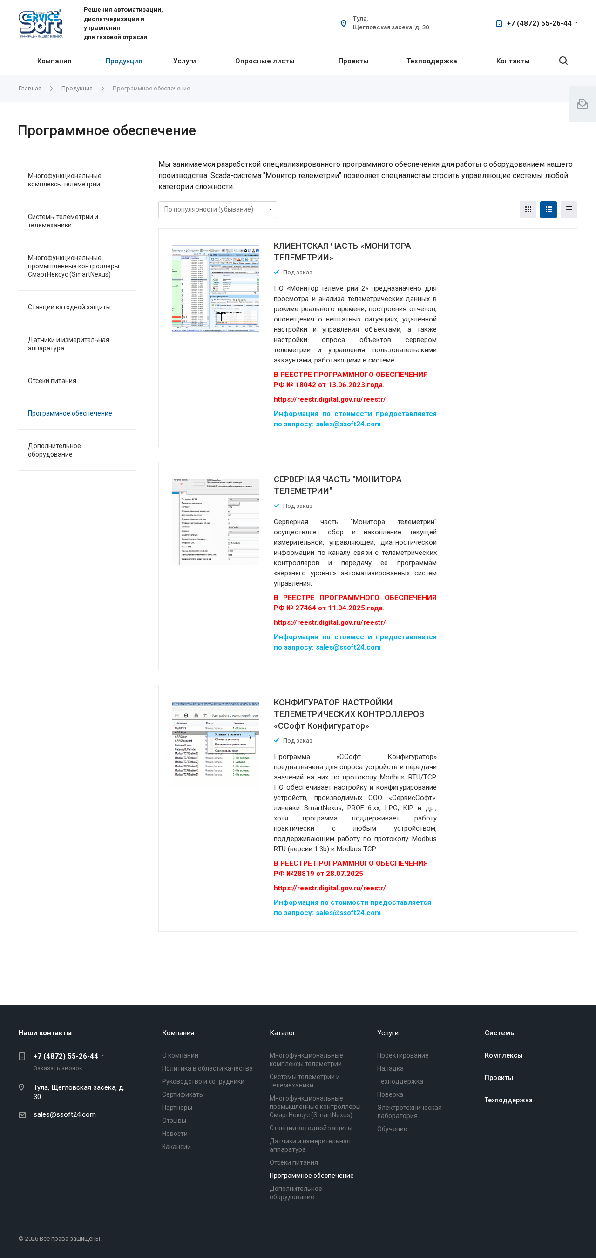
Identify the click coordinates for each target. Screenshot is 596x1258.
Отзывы (174, 1120)
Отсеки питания (52, 380)
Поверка (390, 1094)
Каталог (283, 1033)
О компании (180, 1055)
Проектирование (403, 1055)
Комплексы (503, 1055)
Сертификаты (183, 1094)
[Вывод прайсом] (569, 209)
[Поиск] (563, 61)
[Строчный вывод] (548, 209)
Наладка (390, 1068)
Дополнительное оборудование (54, 450)
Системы (500, 1033)
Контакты (513, 61)
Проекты (354, 61)
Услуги (184, 61)
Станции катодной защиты (69, 307)
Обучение (392, 1129)
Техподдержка (431, 61)
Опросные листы (265, 61)
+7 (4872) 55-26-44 (539, 23)
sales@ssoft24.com (65, 1114)
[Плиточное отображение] (528, 209)
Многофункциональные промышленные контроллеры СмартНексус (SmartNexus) (73, 266)
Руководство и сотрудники (203, 1081)
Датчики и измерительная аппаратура (68, 344)
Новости (175, 1133)
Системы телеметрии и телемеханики (63, 221)
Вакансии (176, 1146)
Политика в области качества (207, 1068)
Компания (54, 61)
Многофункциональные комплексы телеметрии (65, 180)
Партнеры (177, 1107)
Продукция (124, 61)
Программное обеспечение (70, 413)
